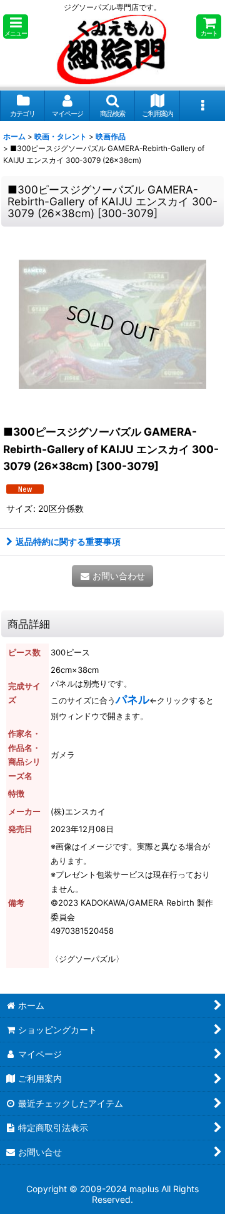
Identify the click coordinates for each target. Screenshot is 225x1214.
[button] (15, 26)
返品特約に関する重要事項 (68, 541)
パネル (132, 699)
